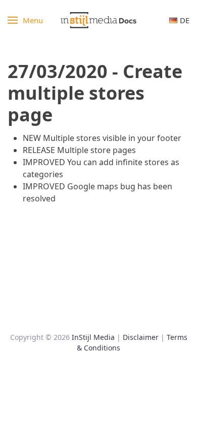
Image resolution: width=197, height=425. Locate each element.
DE (184, 20)
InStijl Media (93, 337)
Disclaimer (141, 337)
